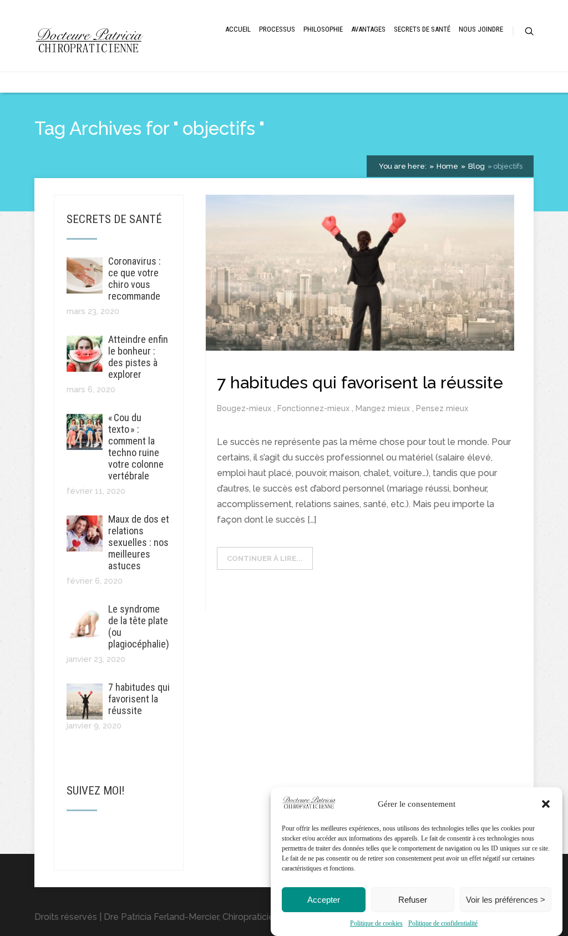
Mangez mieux (384, 408)
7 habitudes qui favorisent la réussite (139, 698)
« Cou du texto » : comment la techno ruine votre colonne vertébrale (136, 447)
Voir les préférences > (505, 899)
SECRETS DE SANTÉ (422, 29)
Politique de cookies (376, 923)
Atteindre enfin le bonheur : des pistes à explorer (138, 356)
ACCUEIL (238, 29)
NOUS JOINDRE (481, 29)
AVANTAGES (368, 29)
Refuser (412, 899)
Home (446, 166)
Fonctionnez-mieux (314, 408)
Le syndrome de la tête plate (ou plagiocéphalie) (138, 626)
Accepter (323, 899)
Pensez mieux (442, 408)
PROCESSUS (277, 29)
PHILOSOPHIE (323, 29)
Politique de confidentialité (443, 923)
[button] (545, 803)
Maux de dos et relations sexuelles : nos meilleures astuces (138, 542)
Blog (475, 166)
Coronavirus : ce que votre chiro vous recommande (134, 278)
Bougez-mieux (245, 408)
